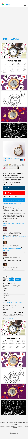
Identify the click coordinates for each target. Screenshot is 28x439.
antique (5, 223)
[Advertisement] (14, 22)
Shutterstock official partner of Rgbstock (10, 432)
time (23, 223)
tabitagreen (16, 245)
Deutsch (8, 426)
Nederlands (14, 427)
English (3, 426)
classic (9, 223)
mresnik (16, 267)
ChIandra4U (17, 232)
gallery (17, 279)
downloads (17, 158)
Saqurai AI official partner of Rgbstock (18, 432)
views (8, 158)
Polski (19, 426)
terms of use (10, 318)
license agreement (19, 422)
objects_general (10, 302)
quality (4, 302)
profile (11, 279)
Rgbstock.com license (11, 306)
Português (25, 426)
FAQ (5, 318)
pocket (19, 223)
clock (13, 223)
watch (4, 225)
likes (4, 160)
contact (11, 422)
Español (14, 426)
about (15, 424)
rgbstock (8, 4)
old (16, 223)
